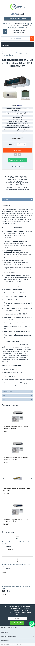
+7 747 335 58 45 (9, 26)
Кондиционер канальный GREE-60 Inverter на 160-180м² (15, 458)
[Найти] (32, 38)
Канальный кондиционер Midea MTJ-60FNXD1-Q (16, 489)
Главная (4, 50)
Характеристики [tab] (7, 391)
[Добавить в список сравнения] (19, 154)
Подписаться (17, 623)
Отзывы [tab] (5, 399)
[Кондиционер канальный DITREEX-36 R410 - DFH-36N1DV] (17, 87)
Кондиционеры (13, 50)
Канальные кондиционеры (10, 52)
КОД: (3, 546)
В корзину (17, 150)
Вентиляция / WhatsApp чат (17, 28)
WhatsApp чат (27, 24)
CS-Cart (19, 645)
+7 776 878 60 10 (8, 24)
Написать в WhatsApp (18, 160)
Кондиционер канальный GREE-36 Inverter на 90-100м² (15, 520)
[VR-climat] (17, 6)
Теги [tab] (4, 395)
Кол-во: (12, 145)
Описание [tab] (5, 199)
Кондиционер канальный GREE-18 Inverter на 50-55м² (15, 427)
